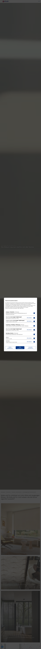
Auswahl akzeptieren (30, 348)
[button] (34, 313)
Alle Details (29, 317)
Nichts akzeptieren (10, 348)
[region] (20, 327)
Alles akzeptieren (20, 348)
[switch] (34, 312)
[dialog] (20, 324)
